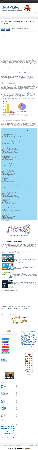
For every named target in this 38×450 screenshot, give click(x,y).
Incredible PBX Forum (4, 363)
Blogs (2, 387)
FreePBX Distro (9, 131)
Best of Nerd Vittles (4, 361)
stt (12, 434)
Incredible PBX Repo (4, 364)
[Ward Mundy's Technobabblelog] (17, 8)
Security (2, 406)
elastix (5, 308)
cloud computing (5, 424)
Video (2, 414)
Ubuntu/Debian (24, 28)
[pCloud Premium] (9, 375)
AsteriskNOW (15, 131)
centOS (15, 423)
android (2, 423)
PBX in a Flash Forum (24, 235)
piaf (20, 308)
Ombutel (8, 154)
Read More (27, 448)
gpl (15, 426)
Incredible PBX (9, 28)
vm (7, 437)
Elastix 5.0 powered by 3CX (11, 176)
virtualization (13, 435)
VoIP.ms (24, 244)
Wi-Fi (2, 416)
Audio (2, 385)
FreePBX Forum (3, 362)
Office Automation (4, 401)
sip (6, 433)
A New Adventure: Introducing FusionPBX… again (29, 337)
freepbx (9, 308)
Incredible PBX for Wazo (10, 143)
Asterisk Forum (3, 359)
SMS (2, 434)
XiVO (27, 308)
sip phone (9, 433)
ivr (7, 430)
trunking (7, 435)
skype (16, 433)
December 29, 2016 (24, 72)
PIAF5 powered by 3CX (10, 165)
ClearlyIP (9, 244)
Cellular (12, 423)
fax (13, 424)
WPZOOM (35, 445)
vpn (15, 437)
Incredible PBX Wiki (4, 365)
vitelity (5, 437)
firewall (15, 424)
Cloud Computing (4, 391)
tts (9, 435)
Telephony (20, 28)
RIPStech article (5, 306)
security (3, 433)
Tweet (4, 29)
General (2, 392)
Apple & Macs (3, 384)
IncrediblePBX (15, 308)
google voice (10, 426)
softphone (4, 434)
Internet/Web (3, 396)
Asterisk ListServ (4, 360)
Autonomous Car (4, 386)
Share (8, 29)
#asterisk (25, 70)
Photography (3, 402)
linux (9, 430)
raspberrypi (12, 431)
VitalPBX (2, 437)
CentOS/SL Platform (4, 28)
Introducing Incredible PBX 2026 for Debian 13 (28, 329)
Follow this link (29, 275)
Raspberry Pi (13, 28)
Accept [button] (19, 448)
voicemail (9, 437)
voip (12, 437)
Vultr (21, 244)
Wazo (24, 308)
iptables (2, 430)
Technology (17, 28)
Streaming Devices (4, 408)
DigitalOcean (18, 244)
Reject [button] (23, 448)
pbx (6, 431)
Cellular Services (4, 388)
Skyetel (12, 244)
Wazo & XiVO (28, 28)
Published (2, 220)
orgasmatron (3, 431)
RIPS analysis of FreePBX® (27, 95)
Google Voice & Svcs (4, 393)
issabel (6, 430)
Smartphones (3, 407)
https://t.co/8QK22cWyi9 (20, 70)
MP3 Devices (3, 399)
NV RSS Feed (29, 374)
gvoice (3, 428)
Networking (3, 400)
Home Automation (4, 394)
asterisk (7, 423)
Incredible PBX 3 (9, 187)
